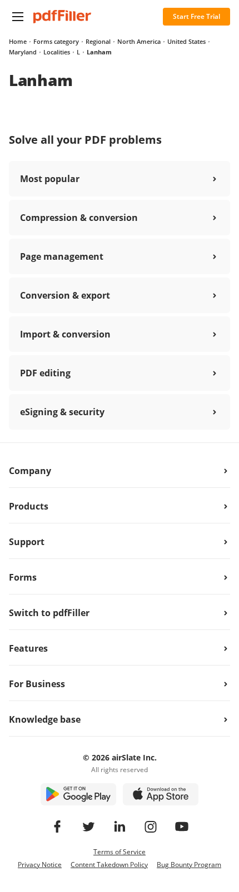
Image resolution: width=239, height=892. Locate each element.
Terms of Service (119, 851)
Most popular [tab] (49, 179)
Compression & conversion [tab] (79, 217)
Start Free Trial (196, 16)
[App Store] (160, 794)
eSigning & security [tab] (62, 412)
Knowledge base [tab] (45, 719)
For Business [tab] (37, 684)
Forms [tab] (23, 577)
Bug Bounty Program (189, 864)
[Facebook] (57, 826)
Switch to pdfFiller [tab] (49, 613)
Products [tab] (28, 506)
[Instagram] (150, 826)
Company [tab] (30, 471)
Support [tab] (26, 542)
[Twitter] (88, 826)
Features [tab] (28, 648)
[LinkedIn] (119, 826)
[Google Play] (78, 794)
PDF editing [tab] (45, 373)
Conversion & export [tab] (65, 295)
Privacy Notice (40, 864)
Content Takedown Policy (109, 864)
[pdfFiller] (62, 16)
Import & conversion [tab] (65, 334)
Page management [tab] (61, 256)
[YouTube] (182, 826)
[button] (18, 17)
